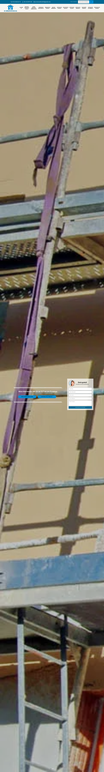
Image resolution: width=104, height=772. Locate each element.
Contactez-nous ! (47, 396)
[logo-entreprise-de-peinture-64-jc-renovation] (10, 8)
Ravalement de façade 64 (65, 8)
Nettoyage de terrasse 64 (77, 8)
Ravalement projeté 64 (84, 8)
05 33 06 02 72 (16, 2)
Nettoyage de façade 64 (71, 8)
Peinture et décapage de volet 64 (27, 8)
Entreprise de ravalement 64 (41, 8)
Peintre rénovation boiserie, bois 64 (34, 8)
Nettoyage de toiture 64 (59, 8)
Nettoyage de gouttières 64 (90, 8)
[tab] (52, 386)
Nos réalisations (27, 396)
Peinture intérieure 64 (53, 8)
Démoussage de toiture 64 (97, 8)
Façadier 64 (21, 8)
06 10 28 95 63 (28, 2)
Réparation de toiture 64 (47, 8)
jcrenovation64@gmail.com (43, 2)
